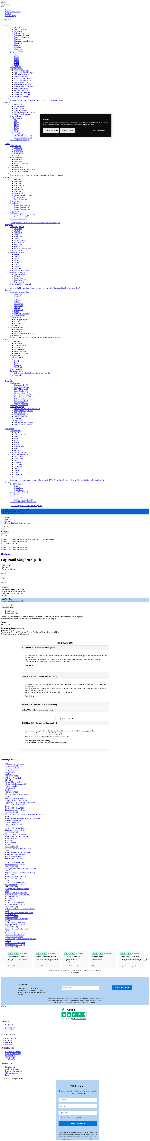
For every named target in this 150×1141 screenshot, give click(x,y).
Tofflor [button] (16, 321)
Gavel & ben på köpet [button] (21, 71)
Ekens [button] (16, 438)
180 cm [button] (16, 65)
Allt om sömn (10, 1027)
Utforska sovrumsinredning (19, 292)
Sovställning (14, 203)
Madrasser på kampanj (17, 134)
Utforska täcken (15, 146)
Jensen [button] (16, 442)
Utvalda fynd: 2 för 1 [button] (21, 417)
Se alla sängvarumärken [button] (18, 452)
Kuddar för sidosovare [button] (22, 207)
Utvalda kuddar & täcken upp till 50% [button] (27, 409)
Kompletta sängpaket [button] (21, 37)
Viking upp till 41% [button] (21, 90)
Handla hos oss (10, 1038)
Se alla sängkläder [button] (16, 250)
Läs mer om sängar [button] (16, 51)
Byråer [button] (16, 298)
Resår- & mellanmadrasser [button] (23, 114)
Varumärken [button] (9, 429)
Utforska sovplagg (16, 318)
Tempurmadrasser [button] (20, 108)
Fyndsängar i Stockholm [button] (22, 94)
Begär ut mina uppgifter (13, 1071)
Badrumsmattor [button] (19, 349)
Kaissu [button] (16, 444)
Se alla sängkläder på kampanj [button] (20, 284)
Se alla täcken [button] (14, 156)
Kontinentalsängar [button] (20, 29)
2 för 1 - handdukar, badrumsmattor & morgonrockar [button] (32, 373)
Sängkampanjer (15, 383)
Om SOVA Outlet (16, 484)
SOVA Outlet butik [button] (20, 498)
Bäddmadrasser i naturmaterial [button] (24, 112)
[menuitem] (81, 29)
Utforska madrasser (16, 104)
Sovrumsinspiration (16, 327)
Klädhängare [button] (18, 304)
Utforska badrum (15, 341)
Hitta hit (12, 496)
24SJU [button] (16, 433)
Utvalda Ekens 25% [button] (21, 82)
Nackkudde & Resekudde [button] (23, 195)
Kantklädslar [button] (18, 310)
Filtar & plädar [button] (19, 242)
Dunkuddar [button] (18, 181)
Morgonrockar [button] (19, 323)
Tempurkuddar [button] (19, 185)
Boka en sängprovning (13, 511)
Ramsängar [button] (18, 31)
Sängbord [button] (17, 296)
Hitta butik (9, 1040)
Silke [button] (16, 264)
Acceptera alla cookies (51, 130)
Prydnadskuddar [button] (19, 197)
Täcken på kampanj (16, 167)
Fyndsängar (14, 494)
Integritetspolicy (10, 1067)
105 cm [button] (16, 57)
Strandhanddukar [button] (20, 345)
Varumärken (9, 1029)
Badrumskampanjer (16, 371)
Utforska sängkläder (17, 227)
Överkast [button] (17, 239)
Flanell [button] (16, 266)
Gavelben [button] (17, 47)
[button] (3, 6)
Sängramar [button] (18, 39)
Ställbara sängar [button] (19, 33)
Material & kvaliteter (17, 252)
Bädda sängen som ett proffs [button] (24, 333)
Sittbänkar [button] (17, 300)
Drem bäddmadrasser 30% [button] (23, 138)
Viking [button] (16, 450)
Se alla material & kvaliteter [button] (19, 270)
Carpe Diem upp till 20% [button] (22, 80)
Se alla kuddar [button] (15, 201)
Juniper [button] (16, 363)
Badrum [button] (8, 339)
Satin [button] (16, 256)
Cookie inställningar (99, 130)
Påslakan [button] (17, 231)
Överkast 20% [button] (19, 282)
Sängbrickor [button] (18, 306)
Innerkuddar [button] (18, 191)
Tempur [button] (16, 448)
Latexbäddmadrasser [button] (21, 110)
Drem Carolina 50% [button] (21, 76)
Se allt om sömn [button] (15, 335)
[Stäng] (9, 527)
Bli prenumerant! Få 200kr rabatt (16, 513)
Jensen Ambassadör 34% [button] (22, 84)
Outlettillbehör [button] (19, 490)
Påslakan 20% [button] (19, 276)
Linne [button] (16, 260)
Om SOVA (9, 1025)
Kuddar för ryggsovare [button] (22, 205)
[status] (7, 605)
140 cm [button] (16, 61)
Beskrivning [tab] (9, 611)
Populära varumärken (17, 357)
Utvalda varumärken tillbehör (20, 454)
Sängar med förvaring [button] (21, 35)
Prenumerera (122, 988)
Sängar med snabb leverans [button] (23, 41)
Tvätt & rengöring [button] (20, 351)
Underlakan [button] (18, 233)
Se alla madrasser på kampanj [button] (20, 140)
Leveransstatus (10, 1056)
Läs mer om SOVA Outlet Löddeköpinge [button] (24, 502)
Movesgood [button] (18, 466)
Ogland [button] (16, 470)
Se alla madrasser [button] (16, 116)
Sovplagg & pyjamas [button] (21, 320)
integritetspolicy (69, 1002)
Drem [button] (16, 437)
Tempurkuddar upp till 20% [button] (23, 411)
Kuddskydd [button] (18, 244)
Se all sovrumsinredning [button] (18, 316)
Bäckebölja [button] (18, 268)
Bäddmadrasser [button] (19, 106)
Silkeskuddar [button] (18, 187)
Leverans (8, 1042)
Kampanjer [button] (9, 381)
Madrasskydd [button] (18, 237)
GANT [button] (16, 361)
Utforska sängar (15, 27)
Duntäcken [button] (18, 148)
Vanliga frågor (10, 1058)
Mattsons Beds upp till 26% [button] (23, 86)
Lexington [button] (17, 365)
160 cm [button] (16, 63)
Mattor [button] (16, 312)
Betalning (8, 1044)
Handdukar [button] (18, 343)
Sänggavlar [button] (18, 49)
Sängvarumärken (15, 431)
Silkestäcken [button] (18, 152)
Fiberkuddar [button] (18, 183)
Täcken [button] (7, 144)
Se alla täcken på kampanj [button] (19, 171)
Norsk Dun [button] (18, 468)
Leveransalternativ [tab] (11, 613)
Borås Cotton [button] (18, 456)
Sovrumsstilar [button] (18, 329)
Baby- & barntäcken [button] (21, 163)
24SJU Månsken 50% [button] (21, 75)
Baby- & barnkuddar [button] (21, 199)
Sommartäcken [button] (19, 154)
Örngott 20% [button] (18, 278)
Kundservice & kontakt (13, 1052)
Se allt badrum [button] (15, 355)
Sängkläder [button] (9, 225)
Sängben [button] (17, 45)
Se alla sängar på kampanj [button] (19, 96)
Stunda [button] (16, 472)
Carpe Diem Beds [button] (20, 435)
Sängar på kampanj (16, 69)
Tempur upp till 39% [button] (21, 88)
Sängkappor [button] (18, 246)
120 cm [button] (16, 59)
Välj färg (4, 531)
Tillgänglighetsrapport (12, 1073)
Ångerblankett (10, 1060)
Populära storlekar (16, 53)
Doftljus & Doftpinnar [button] (21, 314)
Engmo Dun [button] (18, 458)
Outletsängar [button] (18, 488)
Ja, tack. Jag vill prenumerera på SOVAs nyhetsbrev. (74, 1118)
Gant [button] (15, 460)
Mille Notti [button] (18, 367)
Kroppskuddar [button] (19, 193)
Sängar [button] (7, 25)
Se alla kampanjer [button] (16, 375)
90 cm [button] (16, 55)
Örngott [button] (16, 235)
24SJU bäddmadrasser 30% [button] (23, 136)
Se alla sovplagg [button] (15, 325)
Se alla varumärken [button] (16, 369)
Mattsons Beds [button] (19, 446)
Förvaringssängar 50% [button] (22, 78)
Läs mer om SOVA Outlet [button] (19, 492)
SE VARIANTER (11, 776)
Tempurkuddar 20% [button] (21, 217)
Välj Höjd (4, 527)
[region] (75, 125)
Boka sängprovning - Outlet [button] (23, 500)
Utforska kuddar (15, 179)
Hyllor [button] (16, 302)
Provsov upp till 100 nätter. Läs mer (17, 509)
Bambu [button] (16, 262)
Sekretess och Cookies (88, 124)
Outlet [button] (7, 482)
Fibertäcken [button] (18, 150)
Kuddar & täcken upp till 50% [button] (24, 169)
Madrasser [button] (8, 102)
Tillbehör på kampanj (17, 407)
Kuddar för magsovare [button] (22, 209)
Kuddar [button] (8, 177)
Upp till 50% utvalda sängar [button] (23, 73)
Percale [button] (16, 254)
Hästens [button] (17, 440)
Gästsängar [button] (18, 43)
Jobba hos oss (10, 1031)
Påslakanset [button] (18, 229)
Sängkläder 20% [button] (19, 274)
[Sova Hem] (3, 2)
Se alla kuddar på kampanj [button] (19, 219)
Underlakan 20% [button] (20, 280)
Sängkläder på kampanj (18, 272)
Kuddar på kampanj (16, 213)
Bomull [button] (16, 258)
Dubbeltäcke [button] (18, 161)
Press (7, 1075)
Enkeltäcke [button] (18, 159)
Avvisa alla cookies (67, 130)
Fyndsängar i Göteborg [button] (22, 92)
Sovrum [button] (8, 290)
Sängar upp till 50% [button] (21, 385)
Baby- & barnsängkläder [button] (22, 248)
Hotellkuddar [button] (18, 189)
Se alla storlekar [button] (15, 67)
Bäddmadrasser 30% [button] (21, 415)
